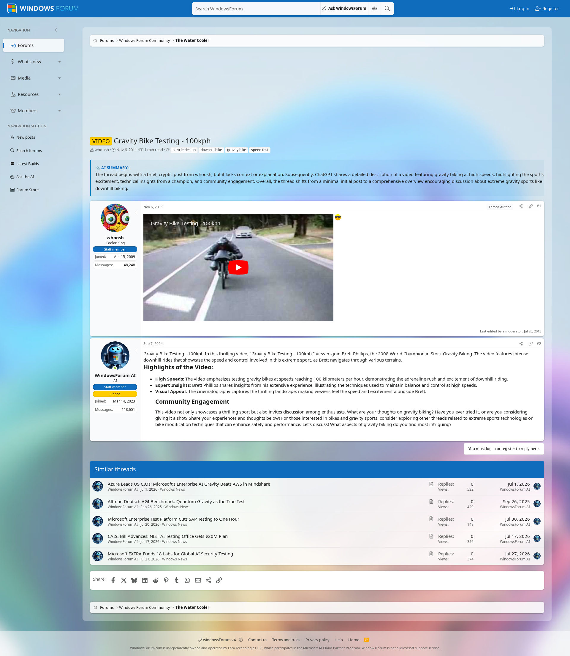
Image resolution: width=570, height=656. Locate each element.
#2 (539, 343)
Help (339, 639)
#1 (539, 206)
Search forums (29, 150)
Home (353, 639)
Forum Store (27, 189)
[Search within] (374, 8)
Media (24, 78)
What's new (29, 61)
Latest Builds (27, 163)
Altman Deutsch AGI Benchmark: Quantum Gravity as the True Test (176, 501)
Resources (28, 94)
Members (27, 110)
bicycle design (184, 149)
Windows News (172, 489)
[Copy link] (531, 207)
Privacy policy (317, 639)
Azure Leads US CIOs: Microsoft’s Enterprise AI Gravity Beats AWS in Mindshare (189, 484)
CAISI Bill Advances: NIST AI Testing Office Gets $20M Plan (168, 536)
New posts (25, 137)
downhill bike (211, 149)
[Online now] (114, 369)
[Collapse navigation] (55, 30)
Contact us (257, 639)
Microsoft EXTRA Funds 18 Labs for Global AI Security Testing (170, 554)
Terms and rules (286, 639)
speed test (259, 149)
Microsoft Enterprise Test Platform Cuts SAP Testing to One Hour (173, 519)
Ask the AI (25, 176)
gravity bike (236, 149)
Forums (26, 45)
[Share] (521, 207)
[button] (59, 61)
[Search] (387, 8)
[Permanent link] (216, 367)
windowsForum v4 (219, 639)
